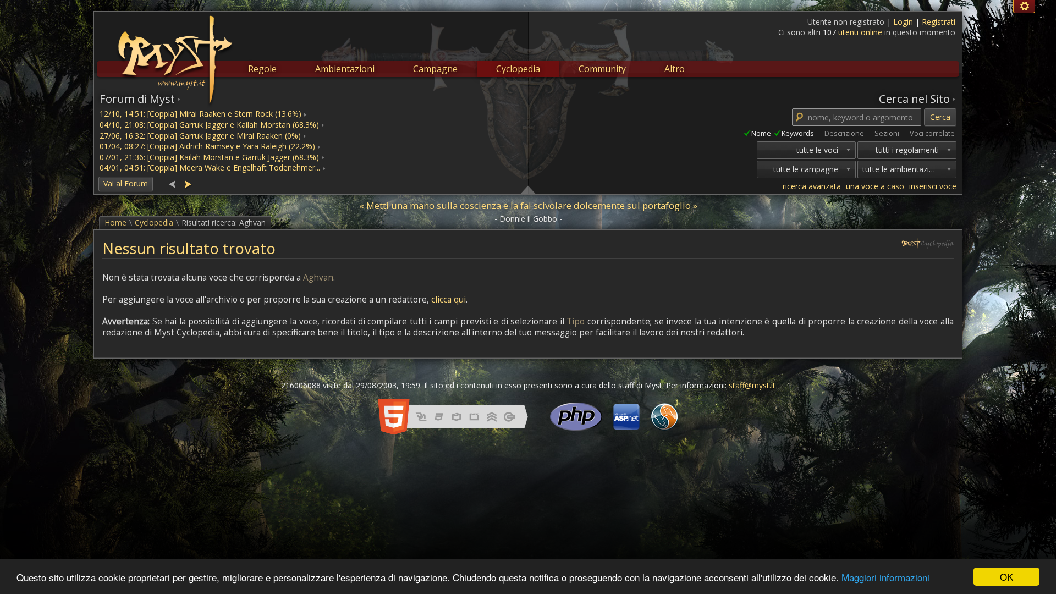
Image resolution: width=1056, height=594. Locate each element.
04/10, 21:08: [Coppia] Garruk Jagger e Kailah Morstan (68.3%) (209, 124)
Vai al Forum (125, 183)
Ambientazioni (345, 69)
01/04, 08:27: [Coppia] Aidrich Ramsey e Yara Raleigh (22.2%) (207, 146)
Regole (262, 69)
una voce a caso (875, 186)
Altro (674, 69)
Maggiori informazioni (886, 577)
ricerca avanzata (812, 186)
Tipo (575, 321)
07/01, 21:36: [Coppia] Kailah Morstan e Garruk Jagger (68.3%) (209, 157)
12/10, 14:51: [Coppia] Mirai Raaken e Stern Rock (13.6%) (200, 113)
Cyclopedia (518, 69)
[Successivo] (187, 183)
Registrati (938, 21)
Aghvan (318, 277)
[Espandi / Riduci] (528, 189)
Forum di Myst (137, 98)
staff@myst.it (752, 385)
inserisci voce (932, 186)
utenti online (860, 32)
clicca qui (448, 299)
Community (602, 69)
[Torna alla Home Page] (174, 53)
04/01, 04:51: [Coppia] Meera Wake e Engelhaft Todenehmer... (210, 167)
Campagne (435, 69)
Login (904, 21)
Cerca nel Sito (914, 98)
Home (116, 222)
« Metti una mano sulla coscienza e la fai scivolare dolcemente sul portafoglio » (528, 205)
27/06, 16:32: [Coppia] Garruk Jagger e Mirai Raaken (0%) (200, 135)
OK (1006, 577)
